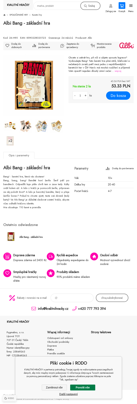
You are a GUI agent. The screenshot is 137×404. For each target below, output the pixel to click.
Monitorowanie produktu (104, 45)
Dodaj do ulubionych (16, 45)
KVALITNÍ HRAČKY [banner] (18, 5)
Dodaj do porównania (44, 45)
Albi (90, 38)
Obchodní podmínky (58, 342)
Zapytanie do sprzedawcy (72, 45)
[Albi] (126, 46)
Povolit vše (83, 387)
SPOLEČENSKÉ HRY (19, 14)
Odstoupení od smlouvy (60, 338)
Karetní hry (37, 14)
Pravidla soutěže (56, 353)
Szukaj (91, 6)
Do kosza (118, 95)
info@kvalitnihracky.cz (53, 308)
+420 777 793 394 (92, 308)
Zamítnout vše (54, 387)
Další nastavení (68, 394)
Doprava (52, 346)
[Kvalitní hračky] (4, 15)
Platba (50, 349)
